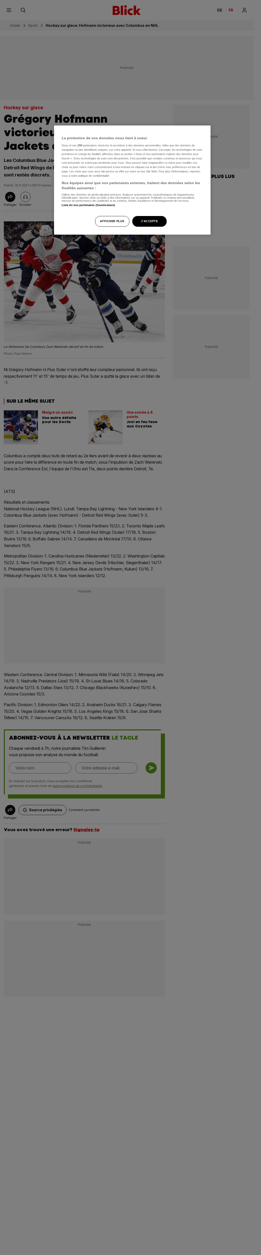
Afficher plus (112, 221)
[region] (132, 180)
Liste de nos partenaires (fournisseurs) (88, 205)
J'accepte (149, 221)
